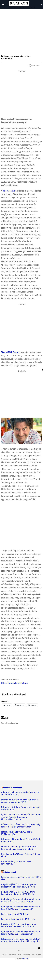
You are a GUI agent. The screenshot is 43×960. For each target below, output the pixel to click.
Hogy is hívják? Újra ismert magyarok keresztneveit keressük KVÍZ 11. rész (18, 885)
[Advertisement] (21, 32)
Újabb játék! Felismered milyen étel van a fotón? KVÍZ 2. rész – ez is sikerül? (20, 932)
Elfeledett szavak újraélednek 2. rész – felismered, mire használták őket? (19, 848)
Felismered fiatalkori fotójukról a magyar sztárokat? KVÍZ (20, 808)
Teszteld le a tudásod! (12, 788)
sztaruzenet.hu (10, 191)
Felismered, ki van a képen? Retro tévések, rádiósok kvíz (21, 840)
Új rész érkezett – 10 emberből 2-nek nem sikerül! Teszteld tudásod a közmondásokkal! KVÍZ (20, 817)
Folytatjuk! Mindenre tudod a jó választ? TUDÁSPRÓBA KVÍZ (20, 793)
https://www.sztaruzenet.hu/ (14, 683)
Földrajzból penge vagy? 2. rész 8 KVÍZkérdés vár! (16, 833)
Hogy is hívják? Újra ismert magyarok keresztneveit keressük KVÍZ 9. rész (18, 925)
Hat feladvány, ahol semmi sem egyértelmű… (16, 862)
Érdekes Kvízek (9, 872)
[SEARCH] (41, 4)
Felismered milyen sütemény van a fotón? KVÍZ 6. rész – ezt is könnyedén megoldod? (21, 940)
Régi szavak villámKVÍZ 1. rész (15, 914)
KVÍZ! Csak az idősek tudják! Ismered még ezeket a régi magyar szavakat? (20, 825)
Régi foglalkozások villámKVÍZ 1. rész (18, 919)
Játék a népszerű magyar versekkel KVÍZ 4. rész (21, 878)
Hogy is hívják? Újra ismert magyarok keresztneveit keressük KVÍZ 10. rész (18, 893)
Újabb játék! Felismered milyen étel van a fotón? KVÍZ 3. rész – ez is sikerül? (20, 908)
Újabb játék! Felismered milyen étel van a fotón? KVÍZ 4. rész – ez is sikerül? (20, 900)
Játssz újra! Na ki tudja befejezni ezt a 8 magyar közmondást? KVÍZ (19, 801)
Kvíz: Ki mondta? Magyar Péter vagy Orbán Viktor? (21, 855)
